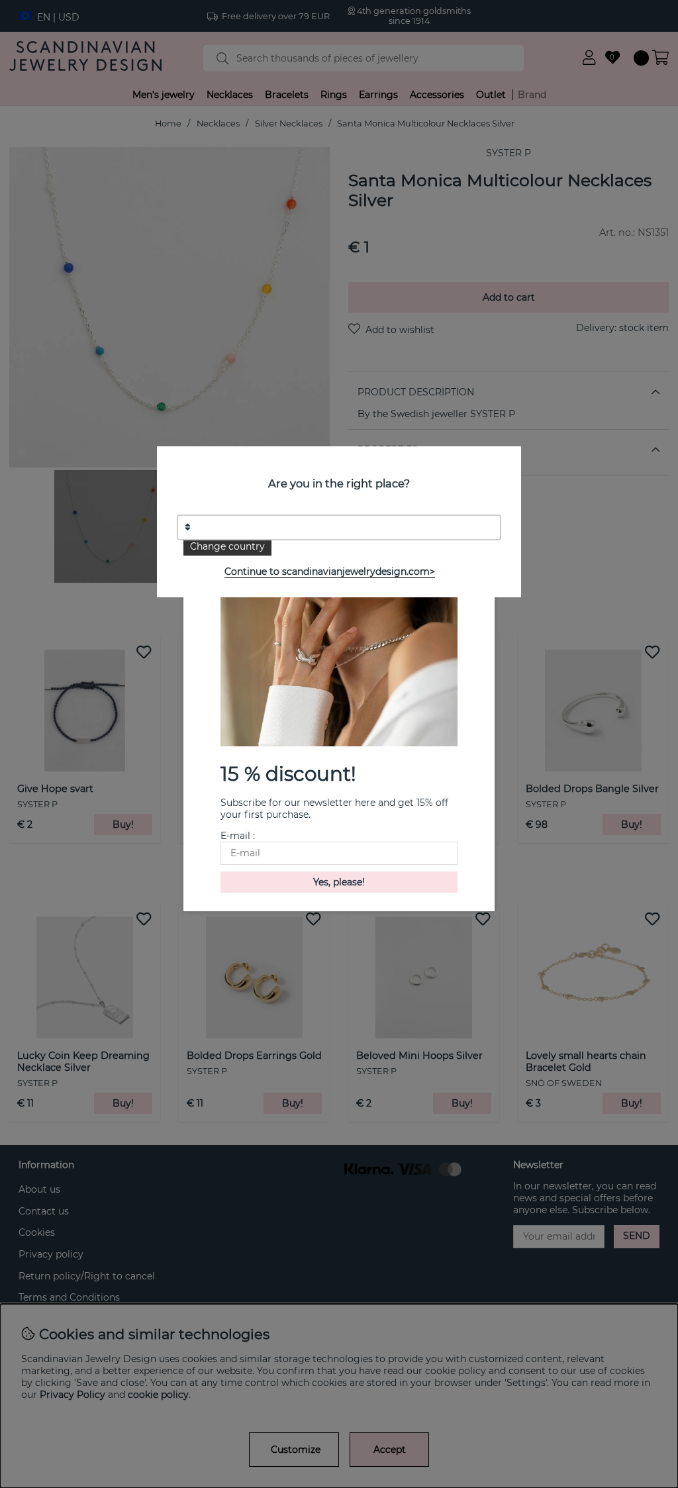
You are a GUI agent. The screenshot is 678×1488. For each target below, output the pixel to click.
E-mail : (237, 836)
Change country (227, 546)
